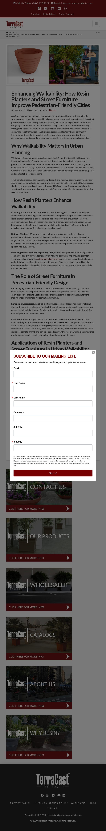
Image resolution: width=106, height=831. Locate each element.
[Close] (93, 352)
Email (16, 368)
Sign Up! (53, 473)
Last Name (19, 398)
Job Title (18, 427)
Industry (18, 442)
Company (19, 412)
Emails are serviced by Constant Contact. (67, 463)
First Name (19, 383)
